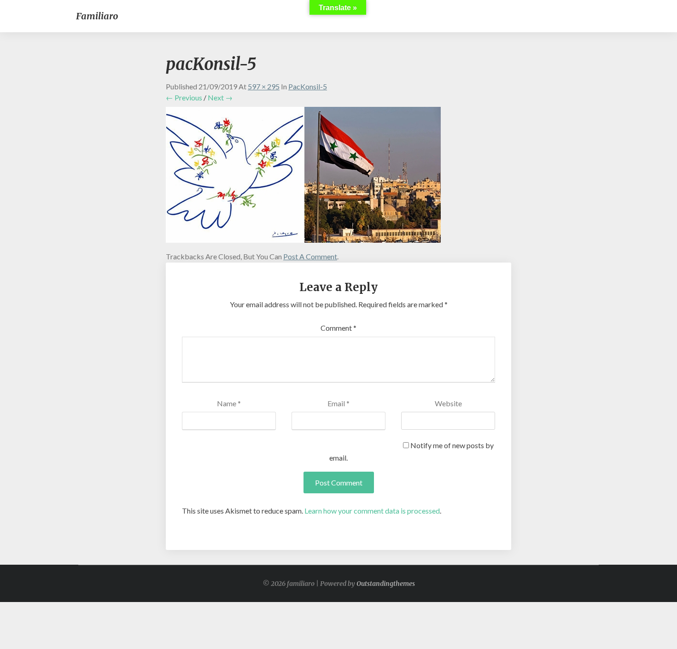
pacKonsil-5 (307, 86)
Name (229, 403)
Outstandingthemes (385, 583)
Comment (338, 327)
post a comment (310, 256)
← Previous (184, 97)
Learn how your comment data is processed (372, 510)
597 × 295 (264, 86)
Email (338, 403)
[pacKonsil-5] (303, 177)
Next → (220, 97)
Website (448, 403)
